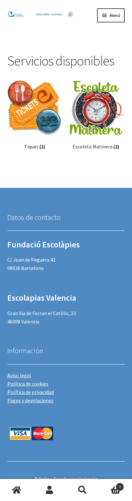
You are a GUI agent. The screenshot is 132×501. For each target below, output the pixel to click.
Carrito (110, 484)
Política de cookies (27, 383)
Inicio (16, 490)
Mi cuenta (49, 490)
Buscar (82, 490)
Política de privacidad (30, 392)
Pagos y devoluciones (30, 400)
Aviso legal (19, 375)
